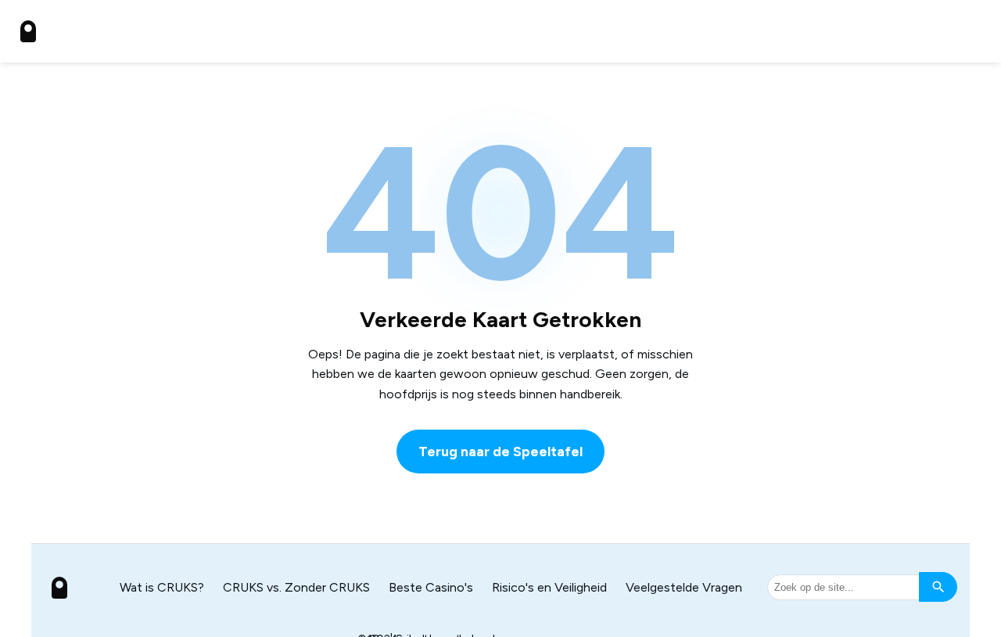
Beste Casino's (431, 587)
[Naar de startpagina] (28, 31)
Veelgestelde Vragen (684, 587)
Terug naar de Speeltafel (500, 451)
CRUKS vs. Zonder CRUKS (296, 587)
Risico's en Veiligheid (549, 587)
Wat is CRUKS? (162, 587)
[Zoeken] (938, 587)
